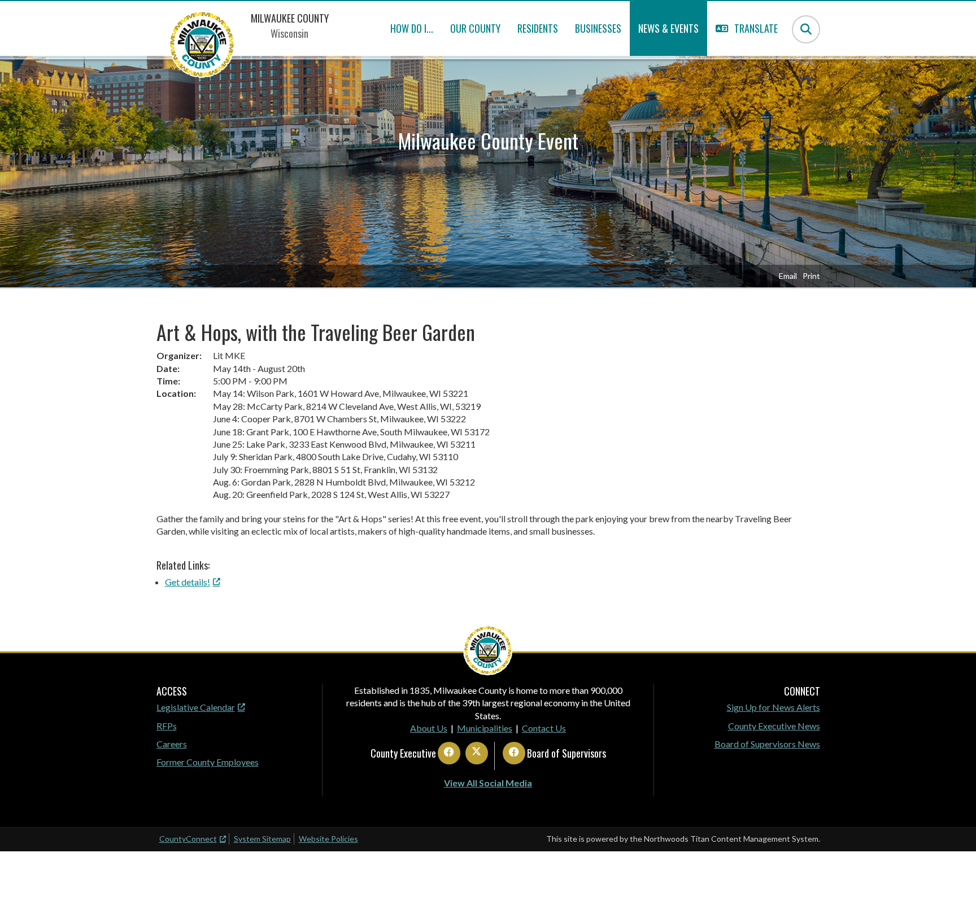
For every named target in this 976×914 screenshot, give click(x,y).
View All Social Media (488, 782)
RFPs (166, 725)
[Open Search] (806, 29)
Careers (171, 743)
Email (788, 276)
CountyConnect (188, 838)
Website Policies (328, 838)
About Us (428, 728)
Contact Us (544, 728)
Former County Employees (207, 761)
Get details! (187, 581)
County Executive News (774, 725)
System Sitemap (262, 838)
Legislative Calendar (195, 707)
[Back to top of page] (952, 887)
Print (811, 276)
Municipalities (484, 728)
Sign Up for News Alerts (773, 707)
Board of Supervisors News (767, 743)
